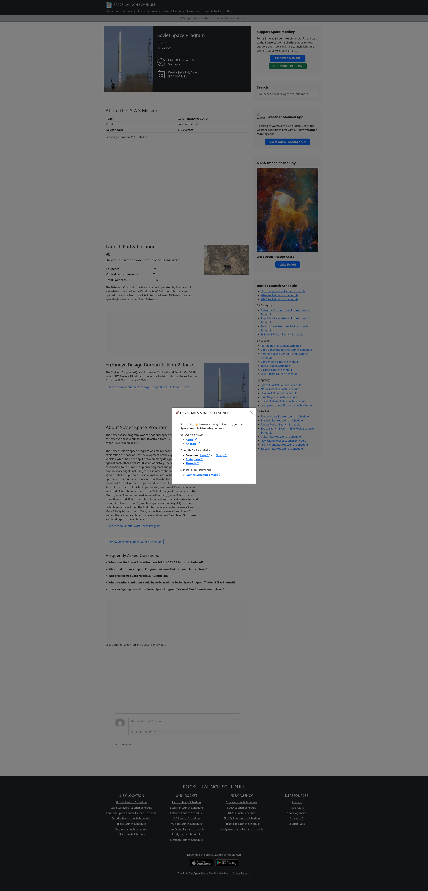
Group (220, 455)
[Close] (251, 412)
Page (203, 455)
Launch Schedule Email (201, 475)
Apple (190, 440)
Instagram (193, 459)
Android (191, 444)
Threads (191, 463)
